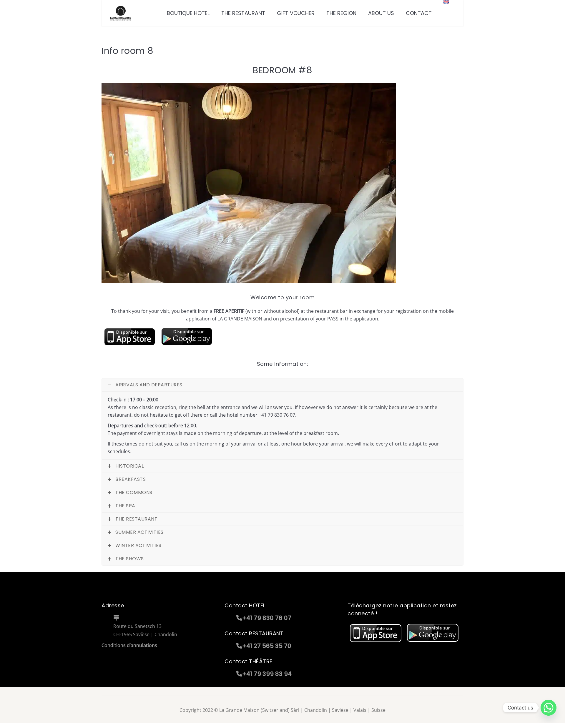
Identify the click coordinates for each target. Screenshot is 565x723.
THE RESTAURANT (243, 13)
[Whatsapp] (548, 708)
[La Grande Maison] (120, 13)
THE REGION (341, 13)
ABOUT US (381, 13)
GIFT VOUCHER (296, 13)
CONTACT (419, 13)
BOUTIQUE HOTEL (188, 13)
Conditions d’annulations (129, 645)
